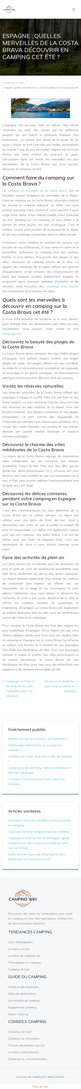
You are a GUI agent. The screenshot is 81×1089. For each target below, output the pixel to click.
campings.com (12, 334)
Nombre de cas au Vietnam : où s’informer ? (37, 739)
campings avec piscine (62, 286)
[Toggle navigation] (73, 9)
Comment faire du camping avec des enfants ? (39, 832)
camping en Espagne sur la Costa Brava (38, 191)
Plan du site (40, 1086)
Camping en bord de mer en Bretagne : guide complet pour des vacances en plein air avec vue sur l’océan (38, 843)
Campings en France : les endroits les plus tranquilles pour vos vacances (20, 688)
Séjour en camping (15, 82)
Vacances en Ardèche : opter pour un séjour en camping (59, 686)
